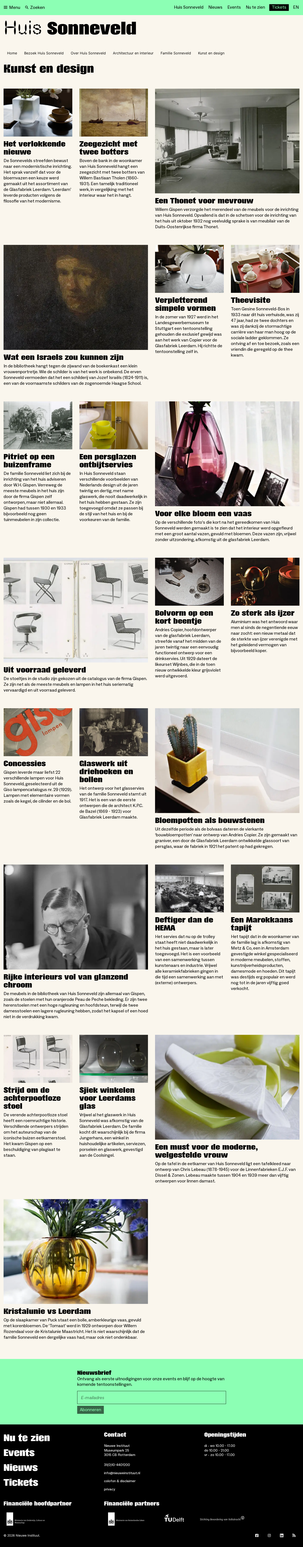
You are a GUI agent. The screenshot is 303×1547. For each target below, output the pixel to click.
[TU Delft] (174, 1519)
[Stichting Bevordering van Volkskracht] (222, 1519)
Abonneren (90, 1410)
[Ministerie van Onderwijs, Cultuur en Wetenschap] (26, 1519)
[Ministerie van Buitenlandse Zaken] (126, 1519)
